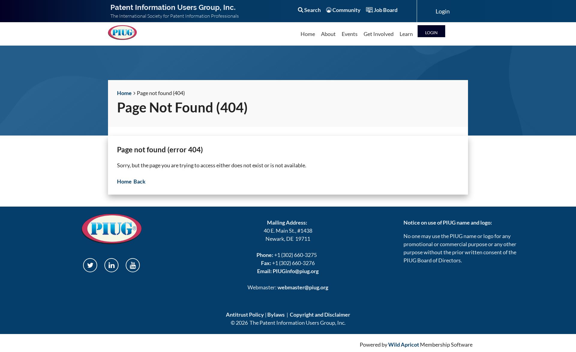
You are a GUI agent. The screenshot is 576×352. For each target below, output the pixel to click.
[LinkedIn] (111, 265)
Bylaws (276, 314)
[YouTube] (133, 265)
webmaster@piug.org (303, 287)
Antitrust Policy (245, 314)
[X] (90, 265)
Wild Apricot (403, 344)
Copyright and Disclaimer (320, 314)
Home (124, 93)
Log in (431, 31)
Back (140, 181)
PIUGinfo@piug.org (296, 271)
